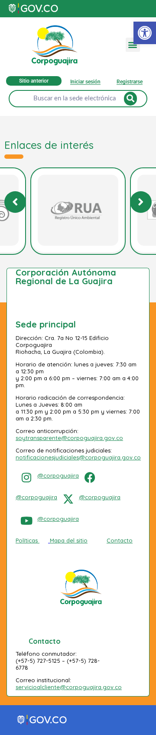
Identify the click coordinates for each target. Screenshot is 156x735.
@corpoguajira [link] (58, 475)
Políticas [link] (27, 540)
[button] (133, 45)
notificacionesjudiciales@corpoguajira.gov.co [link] (78, 457)
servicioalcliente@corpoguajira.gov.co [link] (69, 687)
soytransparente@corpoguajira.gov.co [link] (69, 437)
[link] (144, 33)
